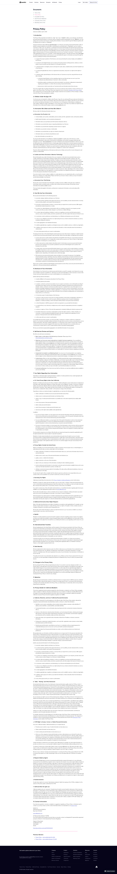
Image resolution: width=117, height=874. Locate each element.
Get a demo (85, 2)
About (53, 852)
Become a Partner (55, 860)
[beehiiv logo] (97, 867)
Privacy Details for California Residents (62, 480)
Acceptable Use (43, 866)
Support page (74, 805)
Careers (53, 854)
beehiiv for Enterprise (56, 858)
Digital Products (67, 856)
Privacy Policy (38, 14)
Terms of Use (37, 12)
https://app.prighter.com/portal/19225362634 (43, 828)
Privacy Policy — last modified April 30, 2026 (45, 837)
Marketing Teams (76, 858)
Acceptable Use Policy (39, 16)
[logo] (23, 2)
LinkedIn (95, 860)
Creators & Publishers (77, 852)
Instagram (95, 856)
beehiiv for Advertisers (56, 856)
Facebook (95, 854)
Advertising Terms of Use (40, 22)
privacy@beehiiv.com (61, 489)
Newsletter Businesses (77, 854)
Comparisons (87, 858)
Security (58, 866)
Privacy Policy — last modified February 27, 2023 (46, 839)
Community (66, 858)
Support (86, 856)
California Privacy (35, 866)
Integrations (66, 860)
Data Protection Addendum (40, 18)
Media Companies (76, 856)
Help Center (87, 854)
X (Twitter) (95, 858)
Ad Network (54, 2)
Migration (87, 860)
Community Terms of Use (40, 20)
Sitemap (69, 866)
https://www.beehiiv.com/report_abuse (44, 337)
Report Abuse (64, 866)
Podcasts (66, 854)
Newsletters (66, 852)
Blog (86, 852)
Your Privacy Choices (51, 866)
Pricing (60, 2)
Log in (79, 2)
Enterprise (48, 2)
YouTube (95, 852)
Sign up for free (93, 2)
